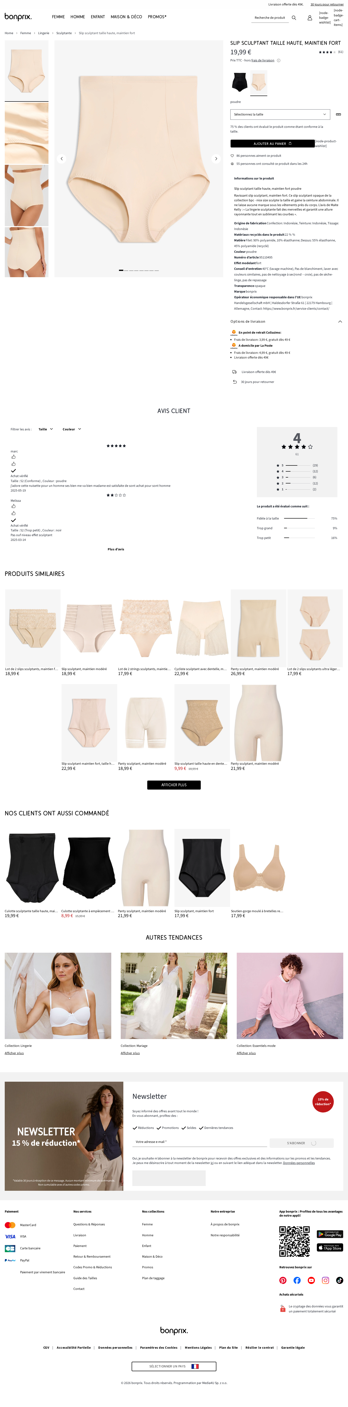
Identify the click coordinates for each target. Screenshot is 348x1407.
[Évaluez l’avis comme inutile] (13, 464)
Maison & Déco (152, 1256)
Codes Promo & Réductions (92, 1267)
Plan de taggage (153, 1278)
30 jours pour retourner (327, 4)
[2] (126, 270)
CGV (46, 1348)
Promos (147, 1267)
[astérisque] (108, 446)
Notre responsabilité (225, 1235)
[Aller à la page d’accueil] (28, 17)
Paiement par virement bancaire (42, 1272)
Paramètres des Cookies (159, 1348)
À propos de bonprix (225, 1224)
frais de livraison (262, 60)
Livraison (79, 1235)
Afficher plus (14, 1053)
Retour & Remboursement (92, 1256)
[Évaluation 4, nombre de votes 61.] (327, 52)
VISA (23, 1236)
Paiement (80, 1246)
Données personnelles (299, 1163)
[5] (141, 270)
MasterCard (28, 1225)
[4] (136, 270)
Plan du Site (228, 1348)
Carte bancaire (30, 1248)
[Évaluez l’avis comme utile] (13, 457)
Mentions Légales (198, 1348)
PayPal (24, 1260)
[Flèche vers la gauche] (61, 159)
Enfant (146, 1246)
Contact (79, 1289)
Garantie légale (293, 1348)
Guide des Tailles (85, 1278)
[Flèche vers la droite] (216, 159)
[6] (146, 270)
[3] (131, 270)
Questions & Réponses (89, 1224)
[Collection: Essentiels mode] (290, 996)
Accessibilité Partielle (74, 1348)
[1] (121, 270)
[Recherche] (294, 17)
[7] (151, 270)
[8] (156, 270)
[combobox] (270, 18)
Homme (147, 1235)
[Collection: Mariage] (174, 996)
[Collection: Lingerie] (58, 996)
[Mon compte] (310, 18)
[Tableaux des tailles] (338, 114)
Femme (147, 1224)
